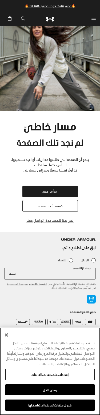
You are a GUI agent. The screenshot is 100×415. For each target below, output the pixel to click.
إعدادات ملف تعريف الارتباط (50, 374)
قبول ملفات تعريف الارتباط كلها (50, 404)
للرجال (85, 260)
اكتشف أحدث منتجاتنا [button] (50, 205)
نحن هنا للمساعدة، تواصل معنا (50, 220)
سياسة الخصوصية (17, 283)
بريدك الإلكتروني (82, 267)
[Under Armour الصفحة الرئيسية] (50, 18)
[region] (50, 371)
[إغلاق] (6, 335)
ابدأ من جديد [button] (50, 191)
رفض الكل (50, 389)
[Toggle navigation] (93, 18)
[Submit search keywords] (23, 18)
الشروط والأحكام (38, 283)
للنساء (62, 260)
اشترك (12, 273)
